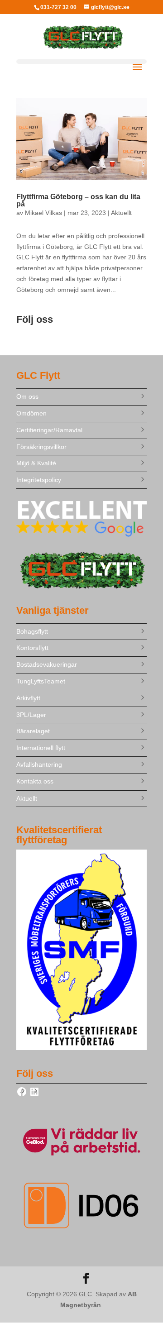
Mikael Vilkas (43, 212)
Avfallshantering (39, 764)
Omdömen (31, 413)
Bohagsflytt (32, 631)
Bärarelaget (33, 731)
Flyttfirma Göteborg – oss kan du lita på (78, 200)
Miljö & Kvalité (36, 463)
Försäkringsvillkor (41, 446)
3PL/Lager (31, 714)
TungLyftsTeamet (40, 681)
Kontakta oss (34, 781)
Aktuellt (121, 212)
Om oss (27, 396)
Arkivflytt (28, 698)
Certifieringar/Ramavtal (49, 430)
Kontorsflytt (32, 647)
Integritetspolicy (38, 479)
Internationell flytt (40, 747)
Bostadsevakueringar (46, 664)
